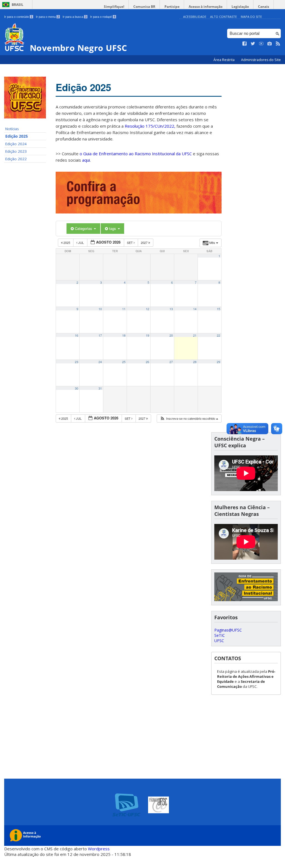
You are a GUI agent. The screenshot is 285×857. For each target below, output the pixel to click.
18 (124, 335)
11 (124, 309)
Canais (263, 6)
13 (171, 309)
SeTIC (219, 635)
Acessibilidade (194, 16)
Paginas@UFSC (228, 630)
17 (100, 335)
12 (147, 309)
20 (171, 335)
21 (194, 335)
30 (76, 388)
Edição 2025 (16, 136)
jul (81, 242)
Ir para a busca (75, 16)
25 (124, 362)
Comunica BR (144, 6)
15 (218, 309)
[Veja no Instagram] (269, 44)
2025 (67, 242)
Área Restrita (224, 59)
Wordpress (99, 848)
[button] (189, 418)
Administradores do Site (261, 59)
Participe (172, 6)
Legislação (240, 6)
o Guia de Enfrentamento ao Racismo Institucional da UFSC (136, 153)
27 (171, 362)
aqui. (86, 160)
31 (100, 388)
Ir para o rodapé (102, 16)
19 (147, 335)
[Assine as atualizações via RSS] (278, 44)
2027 (144, 242)
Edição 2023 (16, 151)
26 (147, 362)
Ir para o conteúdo (18, 16)
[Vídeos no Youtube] (261, 44)
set (130, 242)
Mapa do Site (251, 16)
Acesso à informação (205, 6)
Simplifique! (114, 6)
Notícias (12, 128)
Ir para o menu (47, 16)
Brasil (17, 4)
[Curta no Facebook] (244, 44)
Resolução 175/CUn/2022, (149, 126)
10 (100, 309)
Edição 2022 (16, 158)
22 (218, 335)
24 (100, 362)
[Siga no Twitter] (253, 44)
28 (194, 362)
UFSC (219, 640)
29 (218, 362)
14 (194, 309)
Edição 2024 (16, 143)
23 (76, 362)
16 (76, 335)
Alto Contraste (223, 16)
